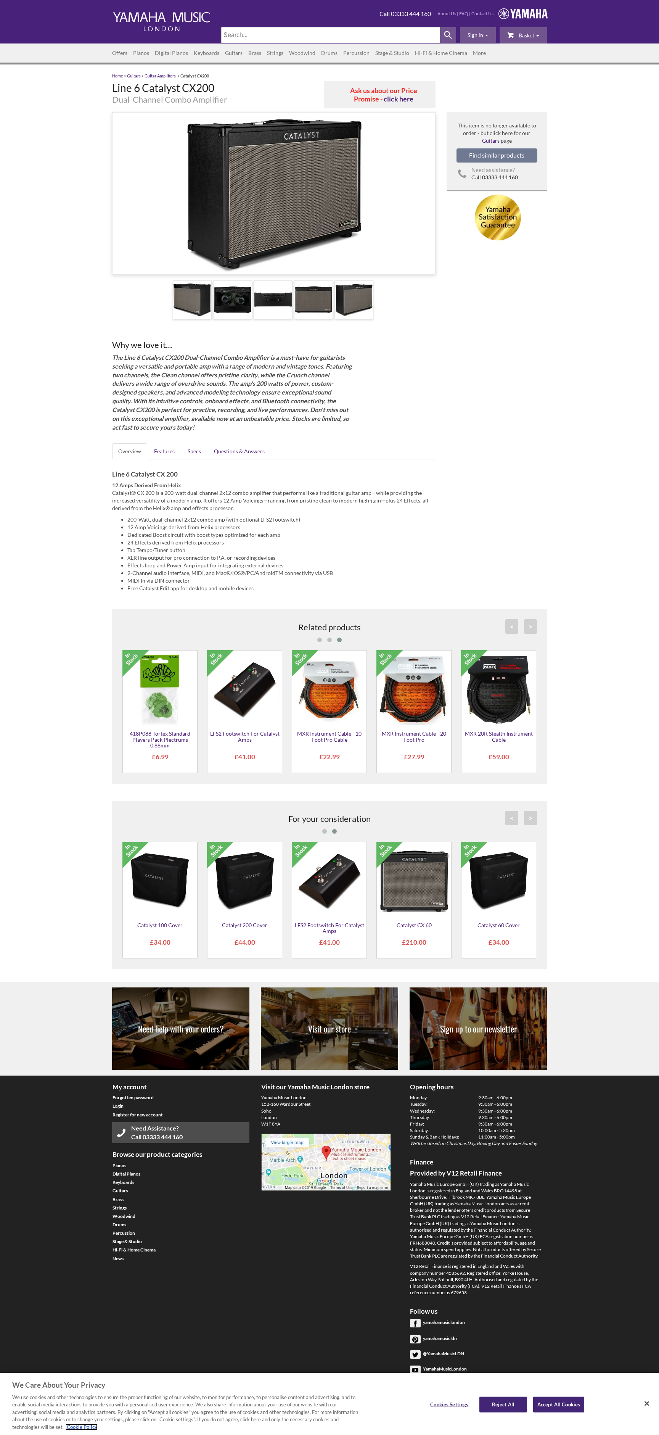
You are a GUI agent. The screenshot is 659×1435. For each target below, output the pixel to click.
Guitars (234, 53)
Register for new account (138, 1115)
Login (118, 1106)
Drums (329, 53)
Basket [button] (526, 35)
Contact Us (482, 13)
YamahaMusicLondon (445, 1369)
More (479, 53)
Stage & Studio (392, 53)
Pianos (141, 53)
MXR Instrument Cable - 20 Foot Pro (414, 736)
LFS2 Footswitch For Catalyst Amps (245, 736)
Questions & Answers (239, 451)
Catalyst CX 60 (414, 925)
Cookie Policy (81, 1427)
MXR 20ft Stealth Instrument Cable (499, 736)
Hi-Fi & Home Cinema (441, 53)
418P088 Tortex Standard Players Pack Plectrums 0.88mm (160, 739)
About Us (446, 13)
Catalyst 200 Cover (244, 925)
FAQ (463, 13)
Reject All (503, 1404)
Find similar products (496, 155)
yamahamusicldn (440, 1338)
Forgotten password (133, 1097)
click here (398, 99)
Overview (129, 451)
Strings (275, 53)
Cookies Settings (449, 1404)
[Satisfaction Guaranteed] (496, 217)
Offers (119, 53)
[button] (478, 35)
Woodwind (302, 53)
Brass (254, 53)
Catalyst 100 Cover (160, 925)
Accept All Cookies (558, 1404)
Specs (194, 451)
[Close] (646, 1403)
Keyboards (206, 53)
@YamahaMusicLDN (443, 1353)
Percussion (356, 53)
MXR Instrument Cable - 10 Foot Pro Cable (329, 736)
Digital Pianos (171, 53)
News (118, 1258)
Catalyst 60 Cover (498, 925)
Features (164, 451)
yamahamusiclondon (444, 1322)
